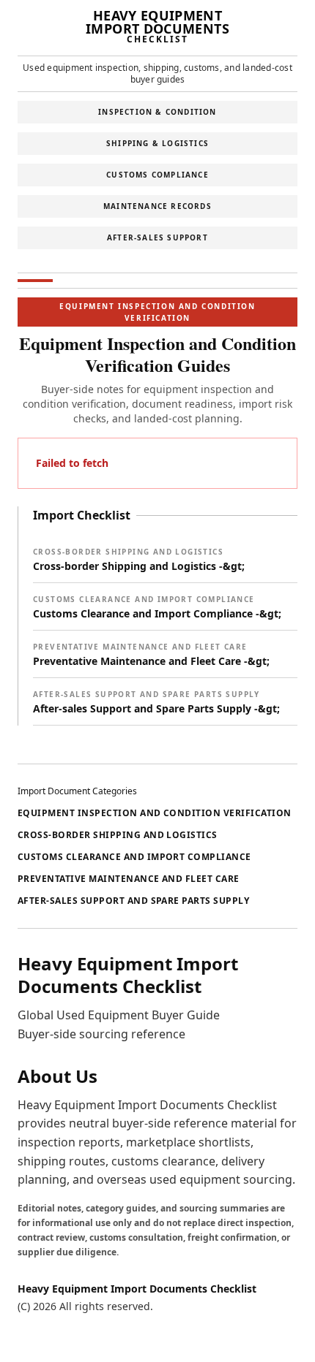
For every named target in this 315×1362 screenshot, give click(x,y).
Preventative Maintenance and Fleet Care (129, 878)
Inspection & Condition (157, 112)
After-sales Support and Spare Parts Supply (133, 900)
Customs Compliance (157, 175)
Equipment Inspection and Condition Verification (155, 813)
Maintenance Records (157, 206)
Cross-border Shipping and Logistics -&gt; (139, 560)
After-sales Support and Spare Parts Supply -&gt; (156, 702)
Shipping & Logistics (157, 143)
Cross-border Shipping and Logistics (118, 835)
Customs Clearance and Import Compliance (134, 857)
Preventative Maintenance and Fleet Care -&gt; (151, 655)
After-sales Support (157, 237)
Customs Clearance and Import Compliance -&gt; (157, 607)
